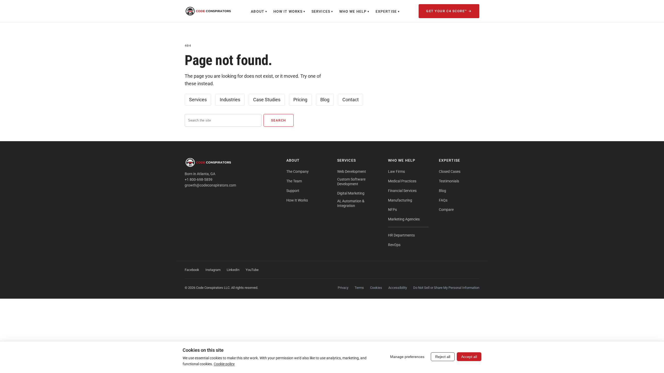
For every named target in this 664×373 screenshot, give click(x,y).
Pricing (300, 99)
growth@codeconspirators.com (210, 185)
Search (278, 120)
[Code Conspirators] (208, 11)
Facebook (192, 270)
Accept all (469, 357)
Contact (350, 99)
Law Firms (396, 171)
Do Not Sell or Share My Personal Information (446, 288)
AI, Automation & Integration (350, 203)
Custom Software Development (351, 181)
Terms (359, 288)
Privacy (343, 288)
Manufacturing (400, 200)
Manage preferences (407, 357)
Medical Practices (402, 181)
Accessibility (397, 288)
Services (322, 11)
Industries (230, 99)
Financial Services (402, 191)
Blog (324, 99)
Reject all (442, 357)
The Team (294, 181)
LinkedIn (233, 270)
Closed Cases (449, 171)
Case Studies (266, 99)
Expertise (388, 11)
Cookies (376, 288)
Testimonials (449, 181)
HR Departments (401, 235)
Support (292, 191)
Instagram (212, 270)
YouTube (252, 270)
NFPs (392, 209)
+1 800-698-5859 (198, 179)
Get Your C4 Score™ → (449, 11)
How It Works (289, 11)
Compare (446, 209)
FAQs (443, 200)
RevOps (394, 245)
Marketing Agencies (404, 219)
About (259, 11)
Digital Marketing (350, 193)
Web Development (351, 171)
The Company (297, 171)
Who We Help (354, 11)
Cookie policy (224, 364)
